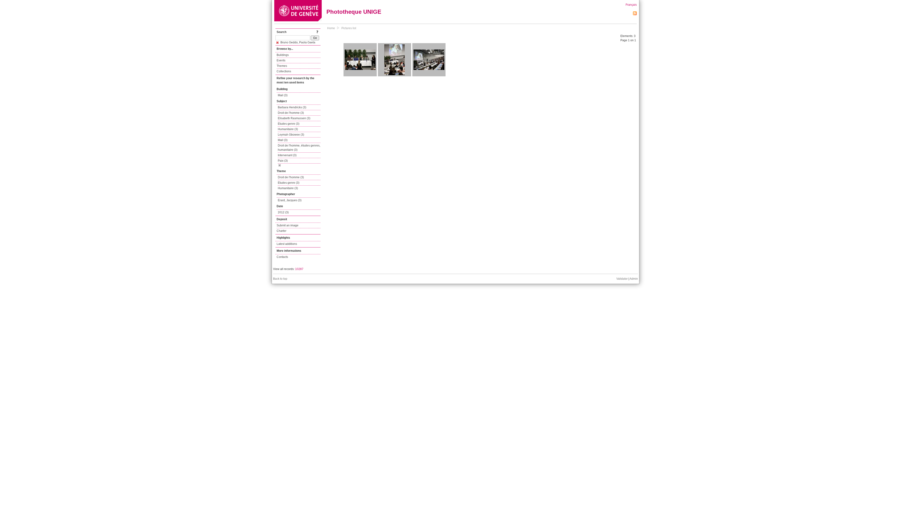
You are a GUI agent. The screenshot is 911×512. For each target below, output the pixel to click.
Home (331, 28)
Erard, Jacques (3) (290, 200)
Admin (634, 278)
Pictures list (348, 28)
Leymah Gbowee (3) (291, 134)
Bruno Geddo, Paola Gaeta (297, 42)
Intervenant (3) (287, 155)
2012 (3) (283, 212)
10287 (299, 269)
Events (281, 60)
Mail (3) (283, 95)
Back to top (280, 278)
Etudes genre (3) (288, 123)
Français (631, 4)
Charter (281, 231)
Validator (622, 278)
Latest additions (287, 244)
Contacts (282, 257)
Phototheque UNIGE (353, 12)
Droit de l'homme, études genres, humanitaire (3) (299, 147)
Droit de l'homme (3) (291, 112)
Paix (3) (283, 160)
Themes (282, 66)
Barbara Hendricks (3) (292, 107)
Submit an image (287, 225)
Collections (284, 71)
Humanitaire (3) (288, 129)
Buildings (283, 55)
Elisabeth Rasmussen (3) (294, 118)
